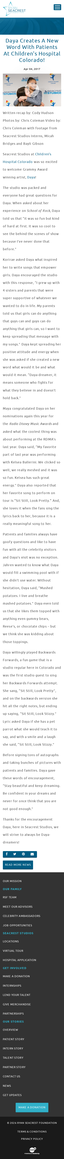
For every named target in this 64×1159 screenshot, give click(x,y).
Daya (31, 177)
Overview (10, 1030)
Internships (12, 986)
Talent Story (13, 1058)
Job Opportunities (17, 925)
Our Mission (12, 881)
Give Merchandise (17, 1004)
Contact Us (11, 1076)
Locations (11, 941)
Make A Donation (16, 976)
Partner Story (14, 1067)
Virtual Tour (13, 951)
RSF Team (10, 897)
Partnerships (13, 1013)
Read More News (18, 865)
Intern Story (13, 1048)
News (7, 1086)
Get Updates (12, 1095)
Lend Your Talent (16, 995)
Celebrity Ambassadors (21, 916)
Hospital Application (19, 960)
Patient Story (13, 1039)
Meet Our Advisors (18, 907)
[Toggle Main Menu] (57, 7)
